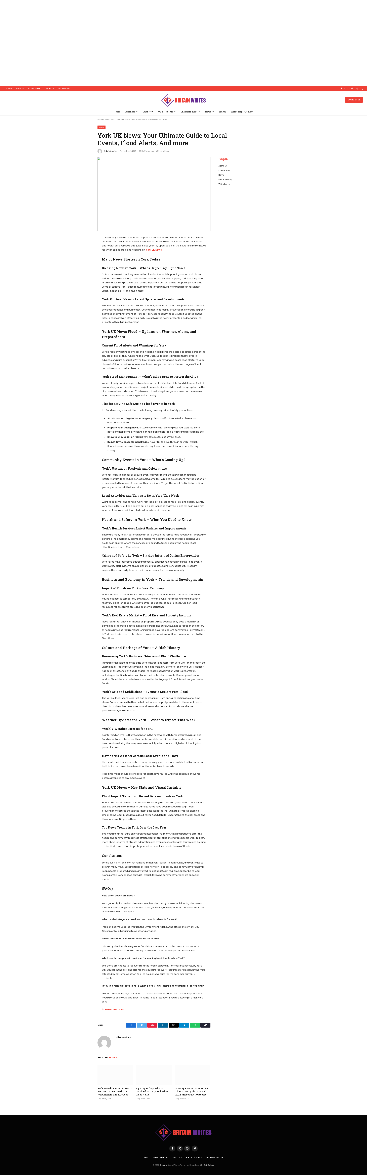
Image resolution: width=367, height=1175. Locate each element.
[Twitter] (87, 252)
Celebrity (148, 111)
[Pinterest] (87, 267)
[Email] (87, 274)
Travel (222, 111)
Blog (101, 127)
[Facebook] (87, 245)
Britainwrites (165, 1165)
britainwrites (111, 151)
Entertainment (189, 111)
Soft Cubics (209, 1165)
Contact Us (49, 88)
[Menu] (6, 100)
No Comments (147, 151)
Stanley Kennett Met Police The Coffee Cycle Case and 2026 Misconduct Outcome (191, 1091)
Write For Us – (64, 88)
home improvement (242, 111)
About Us (20, 88)
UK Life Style (165, 111)
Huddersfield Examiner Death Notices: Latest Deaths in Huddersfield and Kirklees (114, 1091)
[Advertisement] (86, 43)
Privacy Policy (34, 88)
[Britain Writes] (183, 100)
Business (130, 111)
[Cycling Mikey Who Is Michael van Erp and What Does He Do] (153, 1075)
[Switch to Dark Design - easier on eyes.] (357, 89)
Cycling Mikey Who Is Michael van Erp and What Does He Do (152, 1091)
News (208, 111)
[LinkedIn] (87, 260)
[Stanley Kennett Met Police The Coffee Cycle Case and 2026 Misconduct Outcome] (192, 1075)
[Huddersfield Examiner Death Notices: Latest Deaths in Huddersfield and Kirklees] (115, 1075)
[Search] (361, 88)
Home (9, 88)
